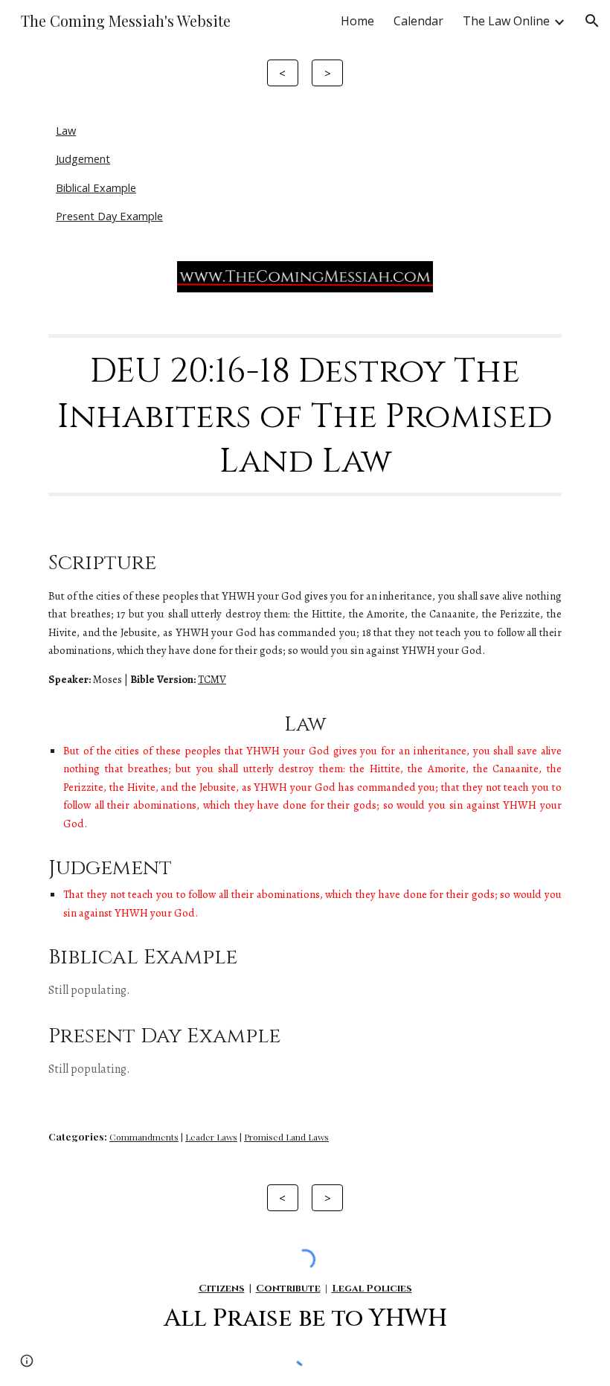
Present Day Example (109, 215)
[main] (305, 414)
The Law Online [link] (506, 21)
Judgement (83, 158)
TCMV (212, 679)
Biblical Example (96, 187)
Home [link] (357, 21)
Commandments (144, 1137)
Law (66, 130)
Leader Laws (211, 1137)
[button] (592, 21)
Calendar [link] (418, 21)
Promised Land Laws (286, 1137)
